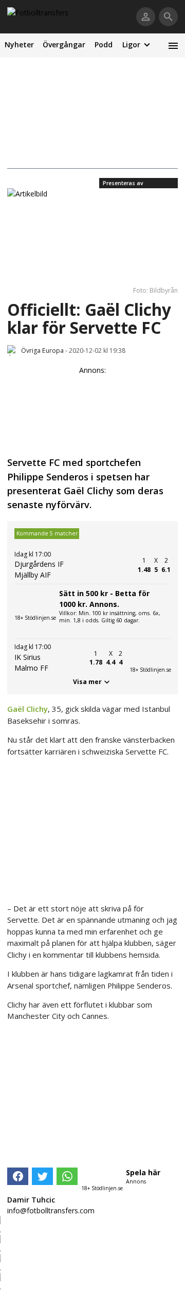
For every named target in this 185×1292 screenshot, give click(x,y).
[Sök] (168, 16)
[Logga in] (145, 16)
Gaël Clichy (27, 709)
